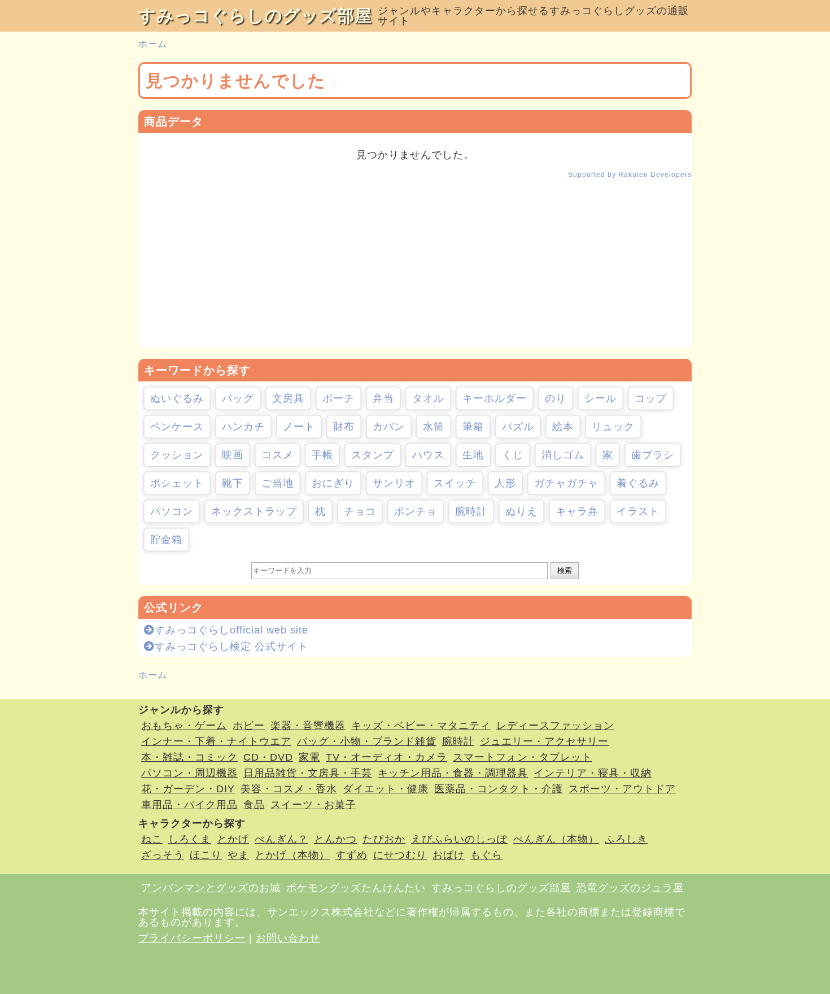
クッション (177, 455)
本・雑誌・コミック (189, 757)
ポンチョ (415, 511)
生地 (473, 455)
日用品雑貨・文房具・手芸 (307, 773)
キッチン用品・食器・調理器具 (453, 773)
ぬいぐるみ (177, 398)
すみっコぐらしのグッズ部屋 (255, 15)
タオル (428, 398)
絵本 (563, 426)
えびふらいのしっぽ (459, 839)
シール (600, 398)
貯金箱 (166, 539)
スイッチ (455, 483)
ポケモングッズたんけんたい (356, 887)
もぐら (486, 855)
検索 (564, 570)
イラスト (638, 511)
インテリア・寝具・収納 (593, 773)
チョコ (360, 511)
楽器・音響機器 (308, 725)
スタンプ (372, 455)
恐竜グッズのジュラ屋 (630, 887)
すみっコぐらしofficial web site (231, 630)
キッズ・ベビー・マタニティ (421, 725)
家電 (309, 757)
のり (555, 398)
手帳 (322, 455)
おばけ (449, 855)
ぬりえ (521, 511)
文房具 (288, 398)
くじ (512, 455)
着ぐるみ (638, 483)
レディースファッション (555, 725)
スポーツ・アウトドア (622, 789)
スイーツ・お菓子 (313, 804)
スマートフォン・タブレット (522, 757)
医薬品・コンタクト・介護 (498, 789)
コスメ (277, 455)
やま (238, 855)
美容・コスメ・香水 (289, 789)
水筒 (433, 426)
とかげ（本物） (292, 855)
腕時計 (471, 511)
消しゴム (562, 455)
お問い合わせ (288, 938)
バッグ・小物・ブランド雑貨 (366, 741)
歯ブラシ (652, 455)
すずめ (351, 855)
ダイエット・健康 (386, 789)
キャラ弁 (577, 511)
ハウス (428, 455)
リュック (613, 426)
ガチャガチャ (566, 483)
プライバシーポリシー (192, 938)
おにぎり (333, 483)
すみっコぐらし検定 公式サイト (231, 646)
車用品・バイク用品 (189, 804)
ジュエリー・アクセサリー (544, 741)
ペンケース (177, 426)
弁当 (383, 398)
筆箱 (473, 426)
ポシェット (177, 483)
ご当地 (277, 483)
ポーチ (338, 398)
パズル (518, 426)
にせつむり (400, 855)
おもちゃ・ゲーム (184, 725)
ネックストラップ (254, 511)
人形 (505, 483)
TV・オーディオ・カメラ (386, 757)
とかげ (233, 839)
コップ (651, 398)
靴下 (232, 483)
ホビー (249, 725)
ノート (299, 426)
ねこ (152, 839)
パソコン (171, 511)
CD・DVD (268, 757)
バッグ (238, 398)
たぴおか (383, 839)
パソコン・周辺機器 (189, 773)
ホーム (152, 44)
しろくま (189, 839)
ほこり (206, 855)
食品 (254, 804)
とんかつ (335, 839)
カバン (389, 426)
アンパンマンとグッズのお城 (211, 887)
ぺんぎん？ (281, 839)
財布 (344, 426)
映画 (232, 455)
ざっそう (162, 855)
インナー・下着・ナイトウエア (216, 741)
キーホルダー (494, 398)
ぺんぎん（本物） (556, 839)
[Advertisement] (415, 268)
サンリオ (394, 483)
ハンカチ (243, 426)
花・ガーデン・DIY (188, 789)
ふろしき (626, 839)
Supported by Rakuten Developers (630, 175)
